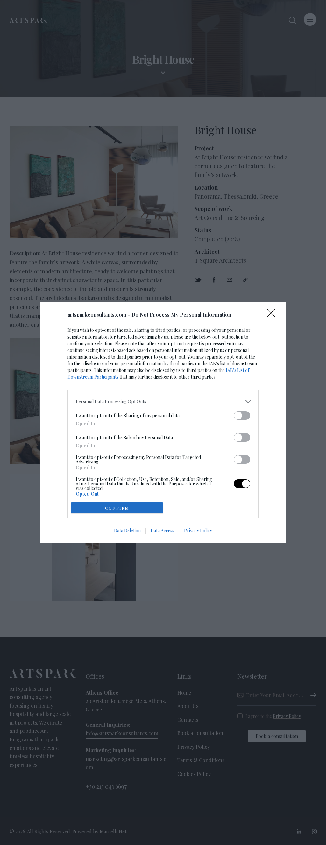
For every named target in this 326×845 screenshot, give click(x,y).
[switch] (242, 415)
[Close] (273, 315)
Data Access (162, 531)
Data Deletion (127, 531)
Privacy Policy (198, 531)
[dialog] (163, 422)
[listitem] (163, 401)
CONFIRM (117, 508)
